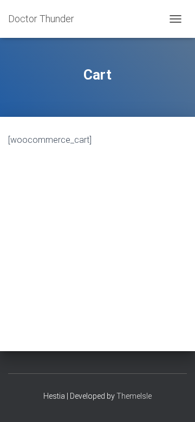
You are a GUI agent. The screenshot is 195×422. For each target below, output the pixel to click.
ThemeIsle (134, 396)
